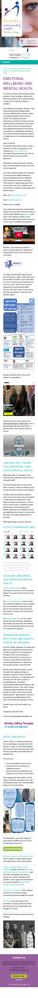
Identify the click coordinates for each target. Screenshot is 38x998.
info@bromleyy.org (15, 200)
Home (5, 68)
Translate (26, 58)
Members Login (19, 976)
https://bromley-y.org (18, 195)
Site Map (19, 980)
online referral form (20, 151)
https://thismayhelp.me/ (19, 527)
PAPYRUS (7, 901)
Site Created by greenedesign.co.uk (19, 984)
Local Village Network (14, 601)
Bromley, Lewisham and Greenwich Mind (18, 856)
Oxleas (27, 214)
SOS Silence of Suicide (11, 890)
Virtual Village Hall (13, 619)
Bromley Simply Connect (12, 588)
